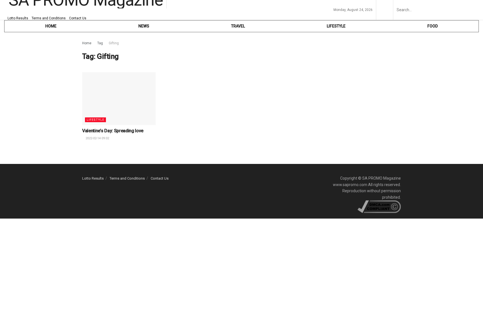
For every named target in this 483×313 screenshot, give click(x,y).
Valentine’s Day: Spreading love (112, 130)
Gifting (114, 43)
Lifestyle (336, 26)
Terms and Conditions (49, 18)
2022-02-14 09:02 (97, 138)
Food (432, 26)
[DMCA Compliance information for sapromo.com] (379, 206)
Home (86, 43)
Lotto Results (18, 18)
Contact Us (77, 18)
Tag (100, 43)
